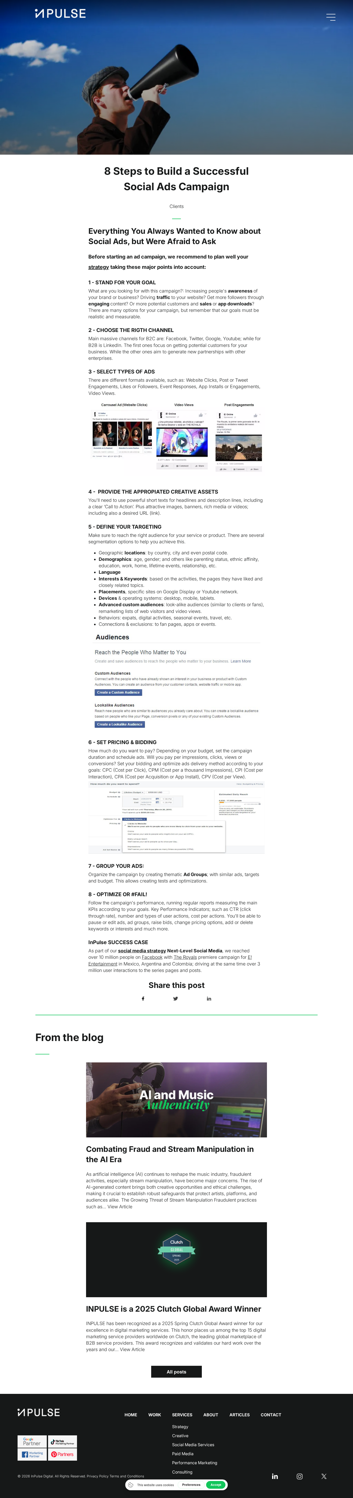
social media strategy (142, 950)
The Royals (185, 957)
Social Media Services (193, 1444)
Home (131, 1414)
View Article (120, 1206)
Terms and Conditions (127, 1476)
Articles (239, 1414)
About (210, 1414)
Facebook (152, 957)
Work (154, 1414)
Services (182, 1414)
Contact (271, 1414)
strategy (98, 267)
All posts (176, 1371)
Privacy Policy (98, 1476)
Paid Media (183, 1453)
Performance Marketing (194, 1462)
